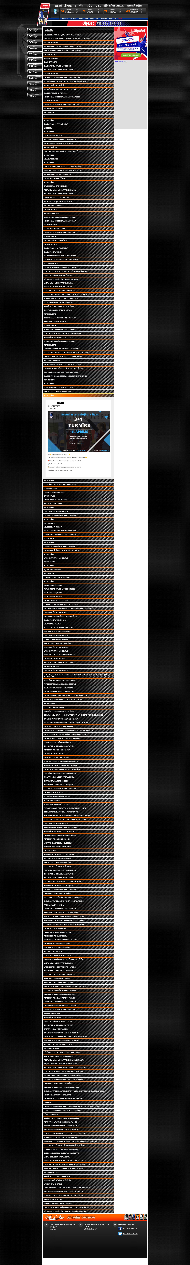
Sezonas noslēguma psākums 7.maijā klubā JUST (65, 1145)
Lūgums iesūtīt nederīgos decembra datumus (64, 924)
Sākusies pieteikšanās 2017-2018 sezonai (61, 1033)
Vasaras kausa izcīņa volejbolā (58, 843)
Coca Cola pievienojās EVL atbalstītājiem (62, 1110)
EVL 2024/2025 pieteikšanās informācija (61, 256)
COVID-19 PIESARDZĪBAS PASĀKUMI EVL (59, 742)
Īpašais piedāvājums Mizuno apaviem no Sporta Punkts (67, 816)
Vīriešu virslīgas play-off (55, 500)
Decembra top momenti (54, 792)
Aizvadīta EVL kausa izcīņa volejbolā (60, 89)
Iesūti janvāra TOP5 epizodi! (56, 781)
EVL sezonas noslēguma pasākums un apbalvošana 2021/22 (69, 608)
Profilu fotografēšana (54, 178)
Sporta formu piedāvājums (56, 1029)
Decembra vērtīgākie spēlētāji (57, 1180)
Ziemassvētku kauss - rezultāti (58, 1083)
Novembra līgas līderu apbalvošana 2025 (62, 97)
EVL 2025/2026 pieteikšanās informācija (61, 139)
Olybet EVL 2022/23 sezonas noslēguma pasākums (65, 376)
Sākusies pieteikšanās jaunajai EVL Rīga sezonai (65, 1211)
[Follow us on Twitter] (55, 10)
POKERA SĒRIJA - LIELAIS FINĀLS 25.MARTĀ (61, 298)
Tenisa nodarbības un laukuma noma (60, 531)
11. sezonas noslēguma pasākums (58, 388)
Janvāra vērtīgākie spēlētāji (57, 1176)
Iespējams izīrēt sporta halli (57, 978)
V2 (33, 36)
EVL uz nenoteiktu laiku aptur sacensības (62, 769)
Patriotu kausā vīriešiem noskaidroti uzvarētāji (65, 696)
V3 (33, 42)
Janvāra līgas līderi (53, 504)
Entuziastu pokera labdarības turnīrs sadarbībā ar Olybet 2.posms (74, 1091)
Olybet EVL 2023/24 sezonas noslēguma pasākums (65, 271)
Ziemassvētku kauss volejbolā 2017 (59, 994)
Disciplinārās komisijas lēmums (58, 275)
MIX (33, 72)
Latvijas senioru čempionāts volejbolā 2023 (63, 368)
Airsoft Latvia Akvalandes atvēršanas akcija (64, 1075)
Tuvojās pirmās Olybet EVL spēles (59, 711)
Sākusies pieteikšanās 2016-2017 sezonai (61, 1130)
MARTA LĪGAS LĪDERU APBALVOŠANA (58, 1056)
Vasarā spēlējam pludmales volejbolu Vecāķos (65, 1037)
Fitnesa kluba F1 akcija (54, 905)
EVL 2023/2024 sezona (53, 360)
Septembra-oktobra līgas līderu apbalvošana (64, 920)
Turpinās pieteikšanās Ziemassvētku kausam (63, 897)
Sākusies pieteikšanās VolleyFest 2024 (61, 279)
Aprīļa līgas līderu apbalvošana (58, 628)
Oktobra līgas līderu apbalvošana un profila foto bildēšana (71, 1106)
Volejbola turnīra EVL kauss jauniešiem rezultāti (66, 353)
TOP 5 (46, 116)
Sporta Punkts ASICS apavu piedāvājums (61, 1126)
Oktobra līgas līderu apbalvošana (59, 233)
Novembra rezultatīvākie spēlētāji (59, 804)
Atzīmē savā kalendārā (54, 85)
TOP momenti (49, 380)
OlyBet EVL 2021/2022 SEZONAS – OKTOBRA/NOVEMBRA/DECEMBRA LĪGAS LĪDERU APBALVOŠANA (76, 675)
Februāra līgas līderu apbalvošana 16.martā (64, 1060)
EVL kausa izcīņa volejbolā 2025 (58, 201)
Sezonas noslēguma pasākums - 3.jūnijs (61, 1040)
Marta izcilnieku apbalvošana (57, 1157)
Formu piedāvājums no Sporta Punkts (60, 940)
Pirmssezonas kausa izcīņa (55, 936)
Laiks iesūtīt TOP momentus (56, 511)
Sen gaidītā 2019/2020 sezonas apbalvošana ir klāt (66, 723)
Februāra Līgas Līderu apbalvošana (60, 655)
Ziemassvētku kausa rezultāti (57, 893)
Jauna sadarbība (51, 213)
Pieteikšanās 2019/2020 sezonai (57, 839)
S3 (34, 66)
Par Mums (112, 18)
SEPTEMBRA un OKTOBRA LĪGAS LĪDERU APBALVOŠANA (65, 820)
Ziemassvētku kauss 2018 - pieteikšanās (61, 913)
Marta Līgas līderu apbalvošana (58, 643)
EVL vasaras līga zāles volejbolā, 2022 (61, 616)
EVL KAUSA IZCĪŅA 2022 (53, 593)
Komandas (73, 18)
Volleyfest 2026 (51, 58)
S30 (35, 78)
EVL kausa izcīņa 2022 (53, 585)
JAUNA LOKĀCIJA (50, 147)
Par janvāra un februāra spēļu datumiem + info (65, 808)
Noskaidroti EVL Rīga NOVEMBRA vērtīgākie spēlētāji (67, 1188)
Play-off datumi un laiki (54, 492)
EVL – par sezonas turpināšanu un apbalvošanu (65, 734)
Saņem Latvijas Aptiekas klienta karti (60, 1064)
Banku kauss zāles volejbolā (57, 198)
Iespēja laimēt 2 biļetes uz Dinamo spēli (61, 1118)
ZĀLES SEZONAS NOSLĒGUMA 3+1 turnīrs (60, 267)
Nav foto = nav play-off (54, 754)
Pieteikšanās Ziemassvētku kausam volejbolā (64, 1099)
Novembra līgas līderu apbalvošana (60, 221)
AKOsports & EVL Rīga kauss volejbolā (61, 1149)
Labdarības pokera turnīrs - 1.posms (60, 1006)
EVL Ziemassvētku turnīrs (55, 93)
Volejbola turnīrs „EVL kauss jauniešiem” (62, 35)
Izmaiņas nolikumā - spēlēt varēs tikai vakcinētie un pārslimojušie (73, 715)
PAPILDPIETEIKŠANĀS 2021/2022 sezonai (60, 684)
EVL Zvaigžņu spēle (52, 1172)
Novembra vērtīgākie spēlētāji (57, 1095)
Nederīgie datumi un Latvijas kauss (59, 680)
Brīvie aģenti (83, 18)
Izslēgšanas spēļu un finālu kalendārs (61, 1153)
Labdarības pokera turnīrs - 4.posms (60, 967)
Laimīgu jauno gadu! (53, 1184)
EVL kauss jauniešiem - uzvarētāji (58, 688)
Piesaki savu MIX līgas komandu (57, 932)
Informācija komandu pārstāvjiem (59, 746)
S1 (34, 54)
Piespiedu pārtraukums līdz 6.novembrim (62, 738)
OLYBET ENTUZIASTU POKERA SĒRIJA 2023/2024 (62, 333)
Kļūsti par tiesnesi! (52, 569)
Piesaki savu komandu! (53, 1199)
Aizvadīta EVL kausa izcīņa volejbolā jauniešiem (65, 81)
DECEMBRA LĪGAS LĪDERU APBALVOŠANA (60, 889)
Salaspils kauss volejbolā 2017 (58, 1044)
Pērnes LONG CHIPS (52, 1013)
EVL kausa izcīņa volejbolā (56, 124)
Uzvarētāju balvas (52, 624)
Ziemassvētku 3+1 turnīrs (55, 322)
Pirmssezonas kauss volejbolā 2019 (60, 835)
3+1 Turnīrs (49, 519)
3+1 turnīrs (49, 120)
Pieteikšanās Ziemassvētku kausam (59, 998)
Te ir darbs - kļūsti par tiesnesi (58, 1203)
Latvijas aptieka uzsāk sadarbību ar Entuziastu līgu (67, 1165)
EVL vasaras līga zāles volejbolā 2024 (61, 260)
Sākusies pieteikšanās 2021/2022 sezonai (61, 719)
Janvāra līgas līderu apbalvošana (59, 70)
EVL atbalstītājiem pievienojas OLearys (61, 550)
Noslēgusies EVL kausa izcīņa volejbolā (61, 349)
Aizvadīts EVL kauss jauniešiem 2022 (59, 589)
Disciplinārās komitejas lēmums (58, 287)
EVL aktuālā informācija (55, 928)
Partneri (104, 18)
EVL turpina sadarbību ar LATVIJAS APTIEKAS (63, 882)
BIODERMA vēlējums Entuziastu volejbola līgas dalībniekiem (71, 1141)
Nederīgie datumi (51, 666)
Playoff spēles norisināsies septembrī (61, 761)
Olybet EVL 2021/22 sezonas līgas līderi (61, 604)
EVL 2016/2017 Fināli (52, 1048)
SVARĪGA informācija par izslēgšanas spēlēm (63, 959)
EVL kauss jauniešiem (53, 597)
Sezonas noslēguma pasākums (57, 631)
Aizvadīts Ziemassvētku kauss (57, 796)
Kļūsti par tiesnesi (52, 800)
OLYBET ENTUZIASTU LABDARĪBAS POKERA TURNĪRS (64, 1072)
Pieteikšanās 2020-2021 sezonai (57, 750)
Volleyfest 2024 (51, 263)
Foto (92, 18)
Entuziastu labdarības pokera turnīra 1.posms (65, 916)
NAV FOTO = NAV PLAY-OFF (54, 659)
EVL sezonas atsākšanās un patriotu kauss (63, 699)
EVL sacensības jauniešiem (55, 240)
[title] (43, 15)
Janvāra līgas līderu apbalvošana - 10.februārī (65, 1068)
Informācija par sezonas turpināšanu (60, 765)
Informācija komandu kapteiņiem (58, 337)
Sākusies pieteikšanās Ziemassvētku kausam (63, 1192)
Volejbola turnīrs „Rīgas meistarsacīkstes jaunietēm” (68, 295)
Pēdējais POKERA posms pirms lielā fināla (62, 1052)
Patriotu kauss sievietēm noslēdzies (60, 692)
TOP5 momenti (50, 236)
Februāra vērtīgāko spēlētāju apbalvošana (63, 1168)
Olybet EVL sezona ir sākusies (57, 577)
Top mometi (49, 539)
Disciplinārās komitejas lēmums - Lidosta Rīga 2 (65, 1161)
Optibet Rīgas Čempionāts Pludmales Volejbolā (65, 1134)
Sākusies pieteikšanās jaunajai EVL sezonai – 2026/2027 (67, 39)
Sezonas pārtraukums (54, 707)
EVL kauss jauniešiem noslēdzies (58, 143)
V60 (34, 95)
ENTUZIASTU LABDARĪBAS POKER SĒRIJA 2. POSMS (64, 901)
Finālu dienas (50, 851)
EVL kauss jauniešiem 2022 (55, 620)
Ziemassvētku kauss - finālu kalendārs (61, 1087)
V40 (34, 83)
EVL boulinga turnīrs (53, 108)
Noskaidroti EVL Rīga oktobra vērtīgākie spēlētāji (66, 1196)
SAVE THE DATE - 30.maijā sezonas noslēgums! (63, 151)
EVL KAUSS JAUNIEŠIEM (53, 136)
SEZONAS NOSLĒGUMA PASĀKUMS (57, 847)
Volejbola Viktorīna (53, 527)
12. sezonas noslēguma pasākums (58, 302)
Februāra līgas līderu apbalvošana (60, 190)
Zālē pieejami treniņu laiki (55, 186)
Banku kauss (49, 496)
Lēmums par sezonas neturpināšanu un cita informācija (68, 730)
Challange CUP (50, 488)
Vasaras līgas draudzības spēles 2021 (60, 727)
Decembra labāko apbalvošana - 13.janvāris (63, 1079)
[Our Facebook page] (55, 13)
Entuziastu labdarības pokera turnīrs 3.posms (65, 986)
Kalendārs (64, 18)
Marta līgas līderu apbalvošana (58, 283)
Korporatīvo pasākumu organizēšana (60, 1137)
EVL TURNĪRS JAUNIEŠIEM (54, 205)
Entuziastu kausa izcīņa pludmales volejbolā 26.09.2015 (68, 1207)
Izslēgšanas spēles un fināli (56, 639)
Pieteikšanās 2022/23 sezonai (56, 601)
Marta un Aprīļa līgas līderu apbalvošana (62, 50)
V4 (33, 48)
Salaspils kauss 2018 (53, 951)
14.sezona (48, 128)
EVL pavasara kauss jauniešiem (57, 66)
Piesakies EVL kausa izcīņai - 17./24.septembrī (63, 357)
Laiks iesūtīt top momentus (56, 670)
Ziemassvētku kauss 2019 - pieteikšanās (61, 812)
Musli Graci (49, 1103)
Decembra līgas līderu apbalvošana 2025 (62, 77)
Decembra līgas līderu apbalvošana (60, 217)
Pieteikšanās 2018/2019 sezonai (57, 944)
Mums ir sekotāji (130, 1228)
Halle (120, 18)
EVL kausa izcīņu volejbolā (56, 248)
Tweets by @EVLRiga (120, 61)
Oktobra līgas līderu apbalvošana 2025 (61, 105)
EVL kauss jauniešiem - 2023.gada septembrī (62, 364)
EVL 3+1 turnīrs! (51, 43)
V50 (34, 89)
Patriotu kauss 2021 (52, 703)
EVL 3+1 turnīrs (50, 54)
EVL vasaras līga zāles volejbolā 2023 (61, 372)
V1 (33, 30)
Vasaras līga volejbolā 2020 (56, 758)
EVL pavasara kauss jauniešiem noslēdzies (62, 46)
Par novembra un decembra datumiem (60, 827)
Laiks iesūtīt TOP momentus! (56, 558)
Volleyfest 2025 (51, 159)
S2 (34, 60)
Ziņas (97, 18)
